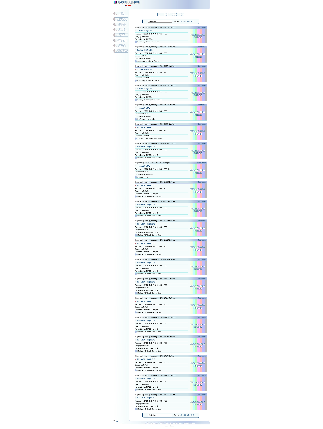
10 (193, 21)
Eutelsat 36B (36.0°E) (145, 31)
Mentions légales (169, 426)
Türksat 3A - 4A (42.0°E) (146, 127)
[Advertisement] (178, 4)
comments (201, 163)
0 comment (202, 27)
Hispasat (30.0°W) (143, 108)
